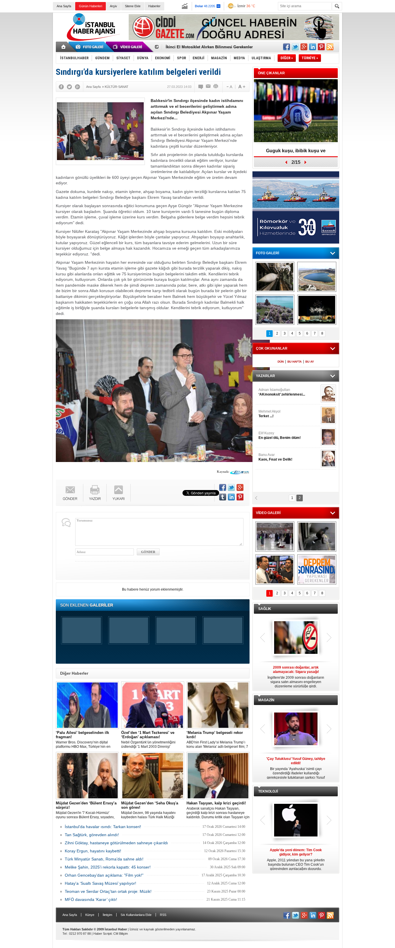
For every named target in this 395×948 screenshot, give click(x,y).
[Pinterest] (240, 497)
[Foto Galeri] (90, 47)
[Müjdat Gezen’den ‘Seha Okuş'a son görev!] (152, 775)
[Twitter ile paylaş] (295, 46)
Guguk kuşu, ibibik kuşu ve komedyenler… (204, 47)
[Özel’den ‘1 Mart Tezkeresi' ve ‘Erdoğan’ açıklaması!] (152, 705)
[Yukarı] (119, 493)
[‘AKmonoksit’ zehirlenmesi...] (328, 393)
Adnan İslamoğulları (282, 392)
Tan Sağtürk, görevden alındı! (92, 834)
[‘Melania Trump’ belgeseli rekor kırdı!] (218, 705)
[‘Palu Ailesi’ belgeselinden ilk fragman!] (87, 705)
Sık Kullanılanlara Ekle (136, 915)
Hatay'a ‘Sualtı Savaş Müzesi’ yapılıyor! (100, 883)
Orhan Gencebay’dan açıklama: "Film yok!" (104, 875)
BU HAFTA (294, 361)
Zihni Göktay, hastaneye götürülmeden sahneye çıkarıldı (116, 843)
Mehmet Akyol (269, 413)
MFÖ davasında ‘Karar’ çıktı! (91, 899)
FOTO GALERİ (267, 253)
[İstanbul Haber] (92, 40)
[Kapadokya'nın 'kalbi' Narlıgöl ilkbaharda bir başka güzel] (316, 277)
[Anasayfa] (64, 47)
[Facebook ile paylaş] (286, 46)
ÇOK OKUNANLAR (271, 348)
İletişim (107, 915)
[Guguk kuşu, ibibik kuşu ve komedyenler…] (296, 111)
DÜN (281, 361)
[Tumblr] (222, 497)
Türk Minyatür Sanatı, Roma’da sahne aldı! (104, 859)
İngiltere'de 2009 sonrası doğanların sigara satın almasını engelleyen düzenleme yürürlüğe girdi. (295, 676)
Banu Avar (275, 457)
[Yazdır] (216, 86)
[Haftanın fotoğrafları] (316, 310)
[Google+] (77, 86)
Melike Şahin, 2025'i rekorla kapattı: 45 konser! (108, 867)
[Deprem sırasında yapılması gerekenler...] (316, 569)
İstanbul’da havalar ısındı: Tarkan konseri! (103, 826)
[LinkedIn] (231, 497)
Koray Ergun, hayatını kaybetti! (93, 851)
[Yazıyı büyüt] (241, 86)
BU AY (309, 361)
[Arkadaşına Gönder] (208, 86)
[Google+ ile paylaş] (303, 46)
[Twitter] (69, 86)
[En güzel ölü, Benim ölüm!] (328, 437)
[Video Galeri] (128, 47)
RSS (163, 915)
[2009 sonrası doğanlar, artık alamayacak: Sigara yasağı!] (296, 638)
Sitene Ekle (133, 6)
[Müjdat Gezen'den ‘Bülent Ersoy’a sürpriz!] (87, 775)
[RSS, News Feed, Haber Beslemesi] (329, 46)
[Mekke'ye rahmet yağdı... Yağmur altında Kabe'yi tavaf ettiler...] (274, 537)
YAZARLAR (265, 376)
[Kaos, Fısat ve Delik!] (328, 458)
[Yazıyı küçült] (229, 86)
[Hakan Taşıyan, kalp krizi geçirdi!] (218, 775)
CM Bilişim (120, 933)
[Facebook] (61, 86)
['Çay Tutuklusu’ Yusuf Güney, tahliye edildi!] (296, 729)
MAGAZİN (266, 700)
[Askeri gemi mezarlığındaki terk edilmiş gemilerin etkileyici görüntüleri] (274, 277)
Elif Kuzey (280, 435)
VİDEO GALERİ (268, 513)
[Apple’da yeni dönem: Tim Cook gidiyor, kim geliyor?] (296, 820)
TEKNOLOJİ (268, 791)
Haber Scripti (102, 933)
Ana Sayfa (64, 6)
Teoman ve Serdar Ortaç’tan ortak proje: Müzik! (108, 891)
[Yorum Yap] (201, 86)
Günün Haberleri (90, 6)
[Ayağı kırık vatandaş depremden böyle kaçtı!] (316, 537)
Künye (89, 915)
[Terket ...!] (328, 415)
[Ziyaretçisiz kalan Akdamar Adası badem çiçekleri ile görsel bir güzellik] (274, 310)
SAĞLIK (264, 609)
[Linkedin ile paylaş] (312, 46)
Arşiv (113, 6)
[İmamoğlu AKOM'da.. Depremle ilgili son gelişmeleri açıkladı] (274, 569)
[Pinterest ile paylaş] (321, 46)
